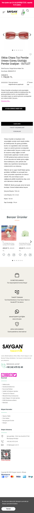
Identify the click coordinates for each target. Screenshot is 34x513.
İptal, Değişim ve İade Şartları (11, 398)
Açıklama (17, 124)
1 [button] (12, 49)
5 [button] (19, 49)
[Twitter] (15, 375)
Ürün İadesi (6, 418)
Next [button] (30, 35)
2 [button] (14, 49)
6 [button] (21, 49)
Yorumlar (17, 131)
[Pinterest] (11, 375)
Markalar (5, 402)
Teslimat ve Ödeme (8, 393)
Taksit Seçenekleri (17, 127)
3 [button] (16, 49)
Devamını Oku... (5, 101)
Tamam (8, 509)
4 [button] (17, 49)
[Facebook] (3, 375)
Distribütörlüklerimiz (9, 387)
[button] (23, 10)
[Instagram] (7, 375)
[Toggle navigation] (4, 12)
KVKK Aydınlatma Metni (10, 400)
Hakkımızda (6, 384)
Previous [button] (4, 35)
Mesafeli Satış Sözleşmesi (10, 396)
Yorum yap (30, 83)
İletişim (5, 423)
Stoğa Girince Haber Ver (13, 108)
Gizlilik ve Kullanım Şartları (10, 391)
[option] (17, 35)
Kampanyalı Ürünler (8, 420)
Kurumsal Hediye (8, 389)
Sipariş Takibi (6, 416)
